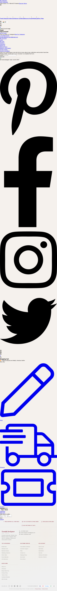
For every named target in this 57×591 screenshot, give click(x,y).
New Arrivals (4, 579)
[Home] (28, 350)
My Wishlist (41, 550)
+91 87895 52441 (24, 531)
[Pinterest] (28, 135)
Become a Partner (43, 557)
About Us (4, 566)
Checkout (2, 511)
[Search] (28, 24)
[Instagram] (28, 292)
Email (2, 55)
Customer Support (24, 548)
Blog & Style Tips (5, 570)
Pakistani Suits (5, 548)
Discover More (23, 3)
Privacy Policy (5, 572)
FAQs (21, 550)
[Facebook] (28, 226)
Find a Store (22, 559)
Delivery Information (43, 554)
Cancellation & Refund (25, 546)
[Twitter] (28, 349)
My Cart (40, 552)
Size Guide (22, 557)
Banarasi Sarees (5, 550)
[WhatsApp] (20, 586)
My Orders (41, 548)
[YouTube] (17, 586)
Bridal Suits (4, 546)
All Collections (5, 559)
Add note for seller (5, 514)
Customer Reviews (6, 577)
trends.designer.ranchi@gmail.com (28, 532)
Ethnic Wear (4, 554)
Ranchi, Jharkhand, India (26, 534)
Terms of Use (4, 574)
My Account (41, 546)
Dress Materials (5, 557)
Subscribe (2, 56)
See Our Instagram (20, 34)
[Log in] (1, 22)
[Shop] (28, 352)
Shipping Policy (23, 554)
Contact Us (22, 552)
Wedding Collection (6, 552)
